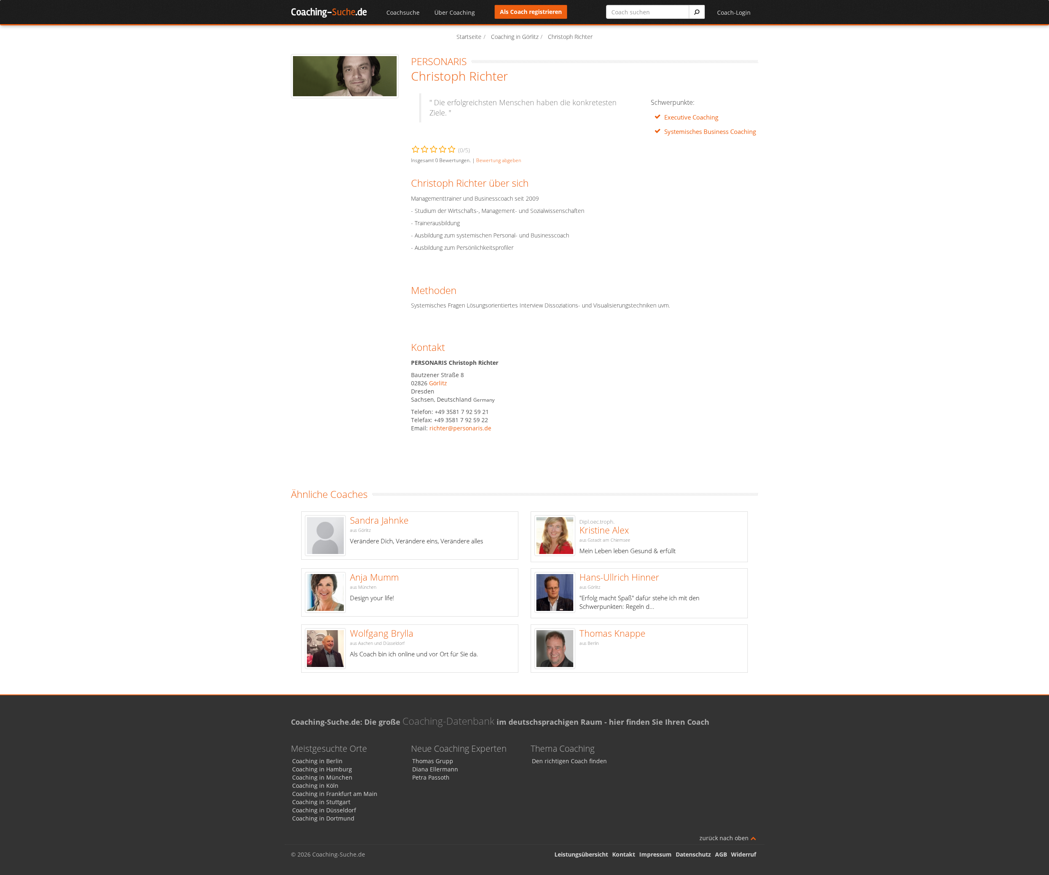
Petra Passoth (431, 777)
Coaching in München (322, 777)
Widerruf (743, 854)
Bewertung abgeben (498, 160)
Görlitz (438, 383)
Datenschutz (693, 854)
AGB (721, 854)
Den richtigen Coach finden (569, 761)
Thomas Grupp (432, 761)
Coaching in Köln (315, 785)
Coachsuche (403, 12)
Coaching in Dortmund (323, 818)
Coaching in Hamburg (322, 769)
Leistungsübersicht (581, 854)
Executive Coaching (691, 117)
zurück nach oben (724, 838)
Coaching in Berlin (317, 761)
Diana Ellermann (435, 769)
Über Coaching (454, 12)
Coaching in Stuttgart (321, 802)
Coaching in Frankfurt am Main (334, 794)
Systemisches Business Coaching (710, 131)
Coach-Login (734, 12)
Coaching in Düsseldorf (324, 810)
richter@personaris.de (460, 428)
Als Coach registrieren (531, 12)
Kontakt (623, 854)
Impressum (655, 854)
